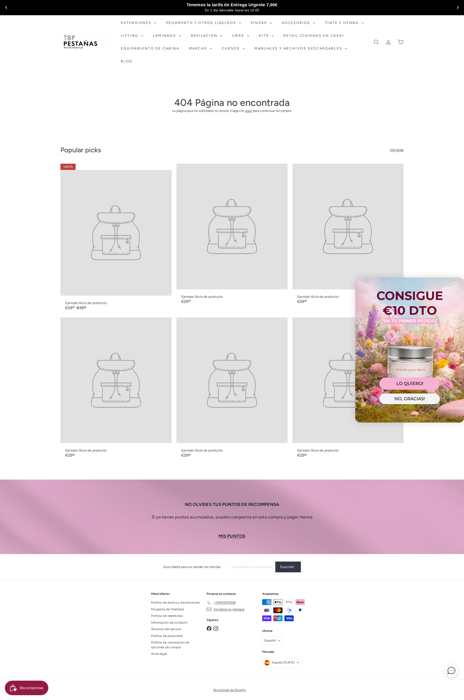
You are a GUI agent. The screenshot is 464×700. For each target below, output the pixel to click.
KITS (264, 36)
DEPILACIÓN (205, 36)
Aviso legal (159, 654)
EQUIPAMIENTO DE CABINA (150, 48)
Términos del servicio (166, 629)
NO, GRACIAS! (409, 398)
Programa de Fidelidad (167, 609)
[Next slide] (458, 7)
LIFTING (130, 36)
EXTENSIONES (137, 23)
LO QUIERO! (409, 383)
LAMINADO (165, 36)
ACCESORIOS (297, 23)
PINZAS (259, 23)
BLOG (127, 61)
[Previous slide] (6, 7)
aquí (248, 111)
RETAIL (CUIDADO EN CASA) (313, 36)
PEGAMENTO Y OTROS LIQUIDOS (202, 23)
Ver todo (397, 150)
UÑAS (239, 36)
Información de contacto (169, 622)
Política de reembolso (167, 616)
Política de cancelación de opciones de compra (170, 645)
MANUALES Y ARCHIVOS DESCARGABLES (298, 48)
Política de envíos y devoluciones (175, 602)
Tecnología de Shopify (229, 690)
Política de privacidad (167, 636)
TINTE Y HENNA (342, 23)
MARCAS (199, 48)
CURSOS (231, 48)
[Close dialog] (455, 286)
